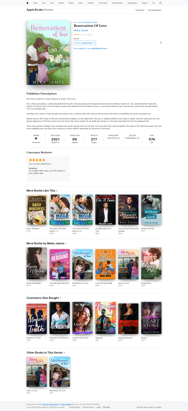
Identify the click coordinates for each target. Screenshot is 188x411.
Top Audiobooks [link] (154, 10)
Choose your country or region (149, 407)
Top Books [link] (139, 10)
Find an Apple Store (50, 404)
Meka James (81, 30)
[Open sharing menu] (160, 42)
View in (83, 43)
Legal (98, 407)
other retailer (66, 404)
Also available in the (90, 48)
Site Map (106, 407)
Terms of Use (88, 407)
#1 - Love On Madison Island (85, 22)
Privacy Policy (74, 407)
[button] (154, 3)
